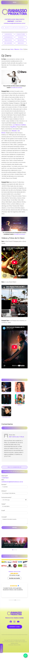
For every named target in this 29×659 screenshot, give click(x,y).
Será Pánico (6, 405)
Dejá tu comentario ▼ (14, 467)
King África (13, 127)
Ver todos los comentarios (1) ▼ (14, 428)
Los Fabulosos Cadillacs (19, 125)
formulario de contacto (16, 87)
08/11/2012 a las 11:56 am (16, 437)
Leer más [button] (5, 595)
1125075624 (18, 21)
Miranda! (14, 130)
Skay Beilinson (6, 392)
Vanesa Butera (20, 392)
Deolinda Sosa (6, 417)
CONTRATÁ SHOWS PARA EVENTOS (14, 19)
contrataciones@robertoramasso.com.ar (14, 23)
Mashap (20, 405)
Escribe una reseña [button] (14, 578)
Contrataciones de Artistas (19, 640)
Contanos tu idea (14, 626)
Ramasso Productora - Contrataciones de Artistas (14, 12)
